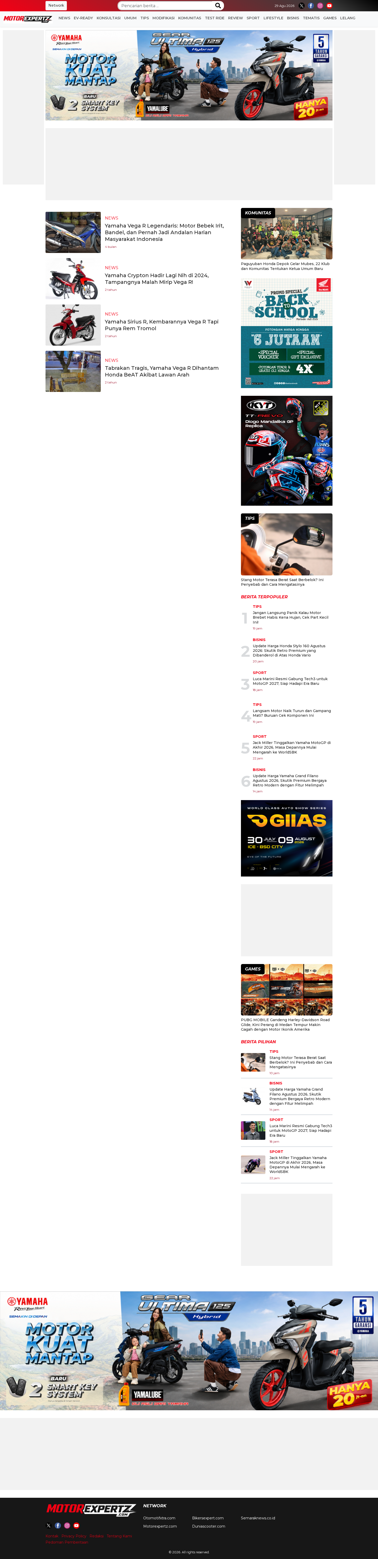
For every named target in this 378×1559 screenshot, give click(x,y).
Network (56, 5)
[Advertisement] (23, 107)
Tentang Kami (119, 1536)
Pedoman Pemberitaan (67, 1542)
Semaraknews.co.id (258, 1518)
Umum (130, 18)
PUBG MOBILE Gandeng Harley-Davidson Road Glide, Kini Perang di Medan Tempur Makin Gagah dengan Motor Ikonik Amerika (285, 1024)
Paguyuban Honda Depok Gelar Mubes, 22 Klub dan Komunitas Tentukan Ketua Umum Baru (285, 266)
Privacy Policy (73, 1536)
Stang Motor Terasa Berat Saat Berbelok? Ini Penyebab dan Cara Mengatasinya (282, 582)
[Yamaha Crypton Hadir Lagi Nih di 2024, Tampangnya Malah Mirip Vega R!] (73, 278)
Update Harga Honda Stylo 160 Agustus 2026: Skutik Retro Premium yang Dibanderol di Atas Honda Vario (289, 651)
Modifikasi (163, 18)
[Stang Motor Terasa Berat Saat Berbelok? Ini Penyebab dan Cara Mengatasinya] (286, 545)
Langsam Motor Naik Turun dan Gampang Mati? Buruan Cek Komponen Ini (292, 713)
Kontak (52, 1536)
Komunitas (189, 18)
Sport (253, 18)
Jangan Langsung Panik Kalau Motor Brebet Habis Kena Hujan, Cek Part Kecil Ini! (290, 617)
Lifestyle (273, 18)
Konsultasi (109, 18)
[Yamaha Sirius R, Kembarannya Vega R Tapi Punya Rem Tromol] (73, 324)
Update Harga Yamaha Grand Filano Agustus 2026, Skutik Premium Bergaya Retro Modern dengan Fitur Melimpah (290, 780)
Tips (144, 18)
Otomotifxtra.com (159, 1518)
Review (235, 18)
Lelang (347, 18)
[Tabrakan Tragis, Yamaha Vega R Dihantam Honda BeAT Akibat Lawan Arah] (73, 371)
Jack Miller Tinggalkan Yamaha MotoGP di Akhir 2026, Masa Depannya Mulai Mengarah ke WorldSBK (292, 747)
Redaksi (96, 1536)
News (64, 18)
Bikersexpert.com (208, 1518)
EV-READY (83, 18)
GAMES (330, 18)
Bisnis (293, 18)
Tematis (311, 18)
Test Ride (214, 18)
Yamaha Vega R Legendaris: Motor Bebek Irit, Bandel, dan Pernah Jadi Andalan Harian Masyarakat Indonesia (164, 232)
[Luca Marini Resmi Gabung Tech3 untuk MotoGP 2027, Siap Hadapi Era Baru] (253, 1130)
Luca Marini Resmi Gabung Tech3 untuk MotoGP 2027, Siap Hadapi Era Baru (290, 681)
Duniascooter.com (208, 1526)
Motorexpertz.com (160, 1526)
